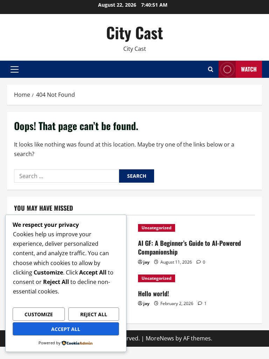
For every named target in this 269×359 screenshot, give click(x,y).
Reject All (93, 314)
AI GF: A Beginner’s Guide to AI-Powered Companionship (189, 247)
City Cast (134, 32)
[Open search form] (210, 69)
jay (146, 262)
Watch (249, 69)
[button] (14, 69)
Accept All (65, 329)
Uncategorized (157, 228)
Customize (39, 314)
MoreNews (160, 338)
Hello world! (153, 293)
